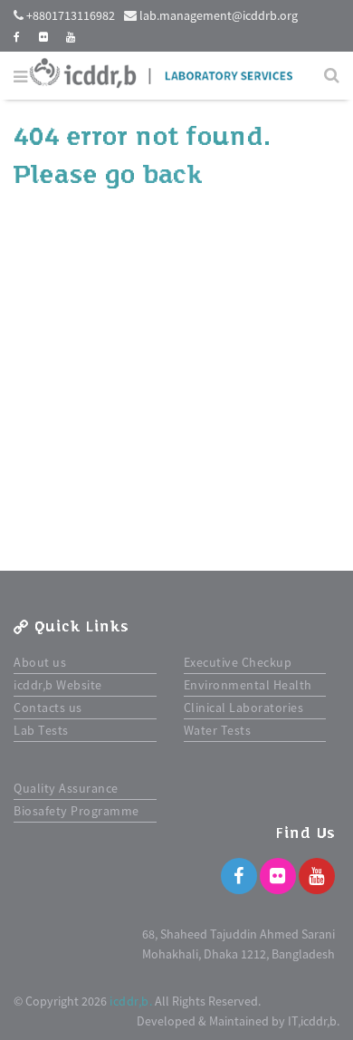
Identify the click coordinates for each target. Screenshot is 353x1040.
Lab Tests (41, 730)
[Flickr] (278, 876)
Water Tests (218, 730)
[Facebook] (239, 876)
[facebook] (17, 36)
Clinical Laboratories (244, 707)
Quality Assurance (66, 788)
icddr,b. (131, 1001)
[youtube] (71, 36)
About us (40, 662)
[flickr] (44, 36)
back (172, 174)
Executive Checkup (238, 662)
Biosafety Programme (76, 811)
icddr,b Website (58, 685)
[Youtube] (317, 876)
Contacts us (48, 707)
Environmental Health (248, 685)
